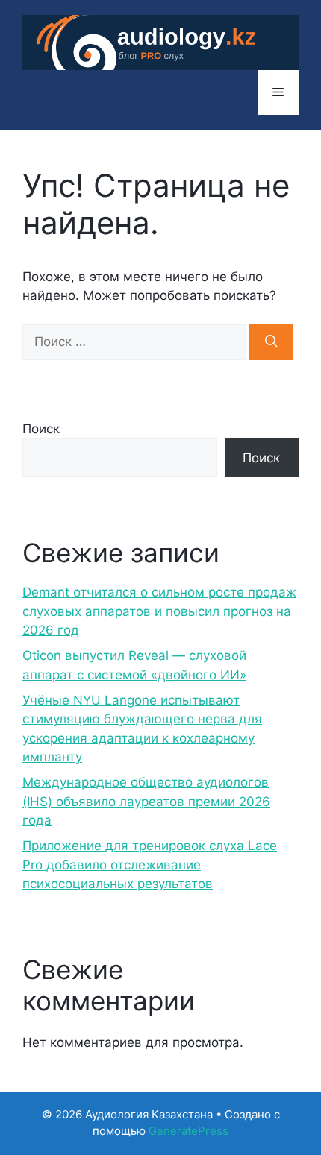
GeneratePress (188, 1131)
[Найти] (271, 342)
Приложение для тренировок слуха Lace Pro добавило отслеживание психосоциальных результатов (149, 864)
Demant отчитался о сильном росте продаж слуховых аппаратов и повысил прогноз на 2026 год (159, 611)
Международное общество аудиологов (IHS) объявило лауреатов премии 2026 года (146, 801)
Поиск (41, 428)
